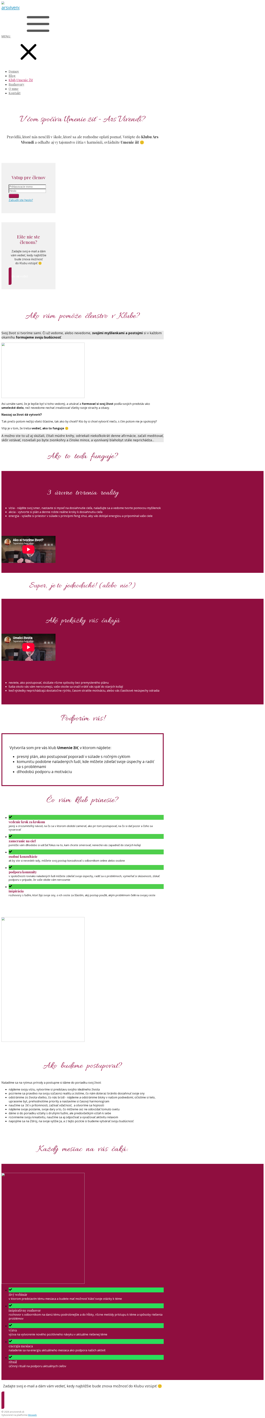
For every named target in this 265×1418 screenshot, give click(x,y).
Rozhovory (16, 84)
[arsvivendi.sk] (10, 7)
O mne (14, 89)
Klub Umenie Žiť (21, 80)
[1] (14, 196)
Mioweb (32, 1415)
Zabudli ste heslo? (21, 200)
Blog (12, 76)
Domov (14, 71)
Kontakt (15, 93)
